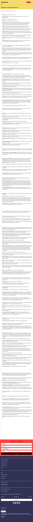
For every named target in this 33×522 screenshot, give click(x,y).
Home (2, 4)
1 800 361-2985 (4, 491)
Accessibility (17, 496)
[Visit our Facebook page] (13, 503)
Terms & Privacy (3, 509)
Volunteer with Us (3, 476)
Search (3, 496)
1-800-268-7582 (5, 484)
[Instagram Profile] (17, 503)
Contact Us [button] (16, 499)
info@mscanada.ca (4, 482)
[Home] (4, 2)
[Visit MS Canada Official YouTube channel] (19, 503)
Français (30, 496)
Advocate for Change (4, 474)
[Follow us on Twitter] (15, 503)
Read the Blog (3, 478)
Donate (29, 2)
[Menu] (31, 2)
